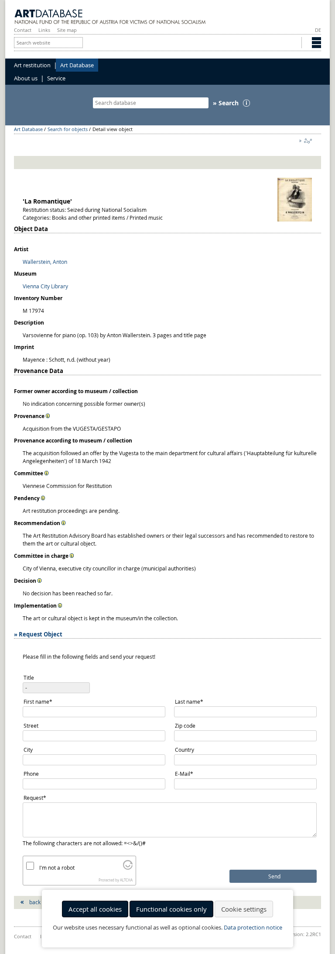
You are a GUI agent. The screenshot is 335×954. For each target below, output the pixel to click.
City (28, 749)
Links (44, 30)
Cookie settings (244, 909)
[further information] (48, 416)
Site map (67, 30)
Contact (22, 30)
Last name (188, 702)
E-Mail (187, 774)
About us (26, 78)
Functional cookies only (171, 909)
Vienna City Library (45, 286)
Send (274, 876)
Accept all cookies (95, 909)
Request (36, 798)
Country (184, 749)
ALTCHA (126, 880)
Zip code (185, 725)
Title (29, 677)
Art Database (77, 65)
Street (31, 725)
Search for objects (68, 129)
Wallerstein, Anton (45, 261)
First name (37, 702)
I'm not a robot (57, 867)
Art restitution (32, 65)
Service (56, 78)
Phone (31, 773)
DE (318, 30)
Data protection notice (253, 927)
